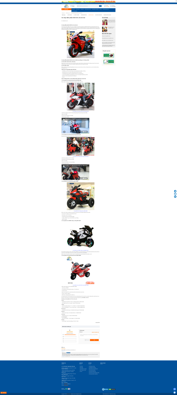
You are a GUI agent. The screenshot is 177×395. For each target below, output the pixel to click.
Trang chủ (73, 9)
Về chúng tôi (78, 9)
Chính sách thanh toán (92, 371)
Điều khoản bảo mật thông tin (93, 368)
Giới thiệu (81, 366)
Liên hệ (101, 9)
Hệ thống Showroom (106, 9)
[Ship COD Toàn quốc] (175, 191)
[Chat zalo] (175, 196)
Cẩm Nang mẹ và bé (88, 9)
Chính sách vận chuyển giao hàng (94, 372)
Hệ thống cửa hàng (92, 366)
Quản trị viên (68, 352)
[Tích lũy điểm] (175, 194)
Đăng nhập (106, 3)
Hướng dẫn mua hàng (112, 3)
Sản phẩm (82, 9)
